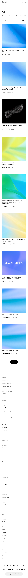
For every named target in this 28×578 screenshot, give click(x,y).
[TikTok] (20, 565)
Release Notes (5, 440)
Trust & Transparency (7, 417)
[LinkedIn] (10, 565)
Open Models (5, 488)
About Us (4, 505)
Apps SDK (5, 485)
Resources (4, 467)
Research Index (5, 380)
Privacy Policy (5, 555)
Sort (9, 20)
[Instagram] (17, 565)
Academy (4, 532)
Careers (3, 511)
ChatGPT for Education (7, 434)
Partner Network (6, 474)
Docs (3, 454)
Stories (3, 529)
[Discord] (23, 565)
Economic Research (6, 386)
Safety (24, 16)
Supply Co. (4, 535)
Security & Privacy (6, 414)
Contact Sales (5, 477)
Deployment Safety (7, 411)
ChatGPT (4, 425)
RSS (3, 545)
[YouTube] (7, 565)
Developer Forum (6, 497)
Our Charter (4, 508)
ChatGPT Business (6, 428)
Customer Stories (6, 471)
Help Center (5, 522)
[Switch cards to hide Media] (25, 20)
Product (18, 16)
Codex (3, 437)
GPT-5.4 (4, 400)
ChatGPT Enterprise (7, 431)
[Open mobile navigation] (25, 2)
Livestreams (5, 538)
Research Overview (6, 383)
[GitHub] (14, 565)
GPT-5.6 (4, 394)
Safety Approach (6, 407)
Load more (14, 362)
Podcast (4, 542)
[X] (4, 565)
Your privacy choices (18, 569)
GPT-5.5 (4, 397)
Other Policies (5, 558)
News (3, 514)
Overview (4, 447)
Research (11, 16)
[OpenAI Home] (4, 2)
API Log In (5, 451)
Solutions (4, 464)
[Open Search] (22, 2)
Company (4, 16)
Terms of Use (5, 552)
